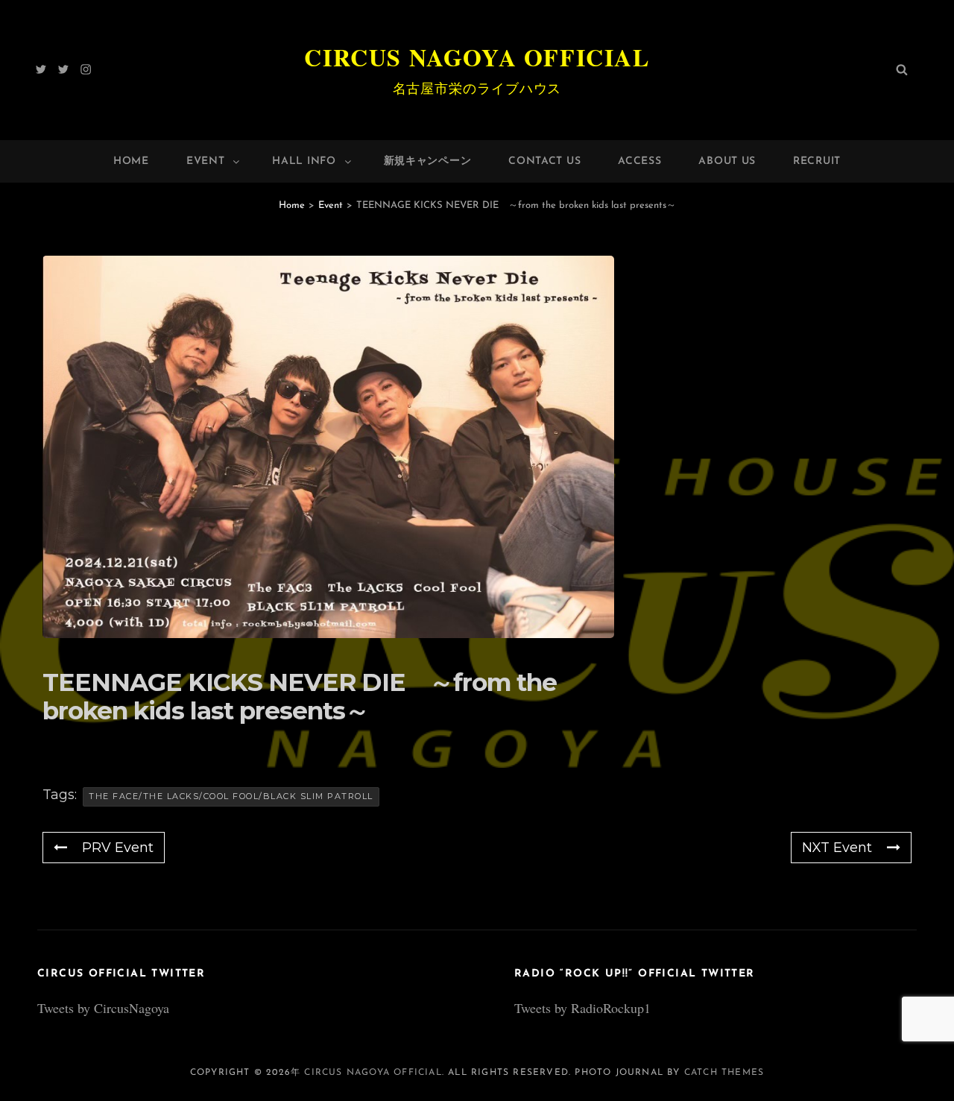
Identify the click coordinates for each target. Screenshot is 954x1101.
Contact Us (544, 161)
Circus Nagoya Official (476, 57)
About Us (727, 161)
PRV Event (118, 847)
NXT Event (837, 847)
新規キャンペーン (428, 161)
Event (205, 161)
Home (131, 161)
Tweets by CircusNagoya (103, 1008)
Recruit (817, 161)
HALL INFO (303, 161)
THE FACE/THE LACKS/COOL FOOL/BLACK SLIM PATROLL (231, 796)
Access (639, 161)
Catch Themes (724, 1072)
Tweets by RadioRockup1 (582, 1008)
